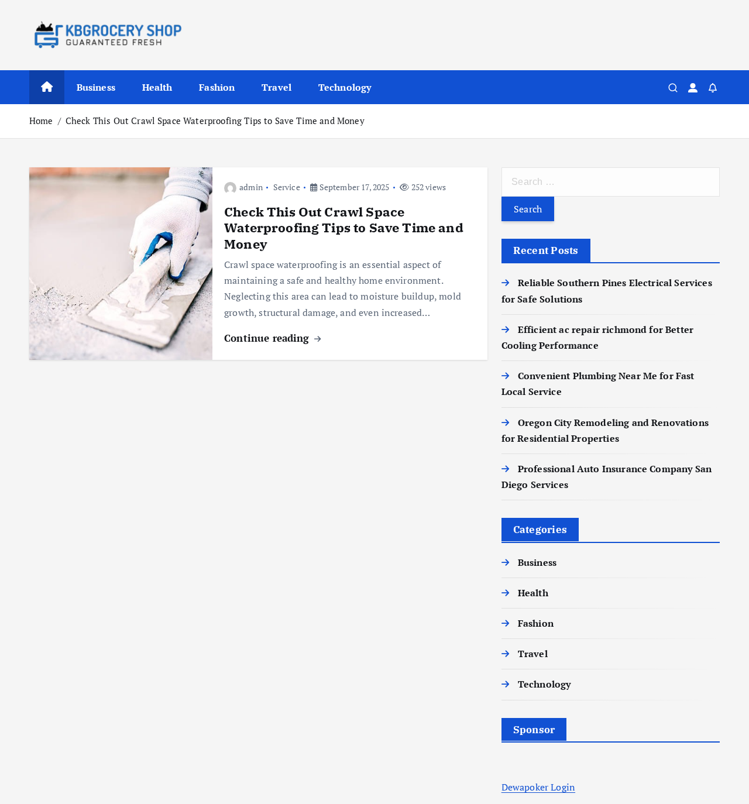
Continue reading (268, 338)
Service (286, 187)
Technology (345, 87)
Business (96, 87)
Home (41, 120)
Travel (276, 87)
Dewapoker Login (538, 786)
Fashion (217, 87)
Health (157, 87)
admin (251, 187)
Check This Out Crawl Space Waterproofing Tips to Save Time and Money (215, 120)
